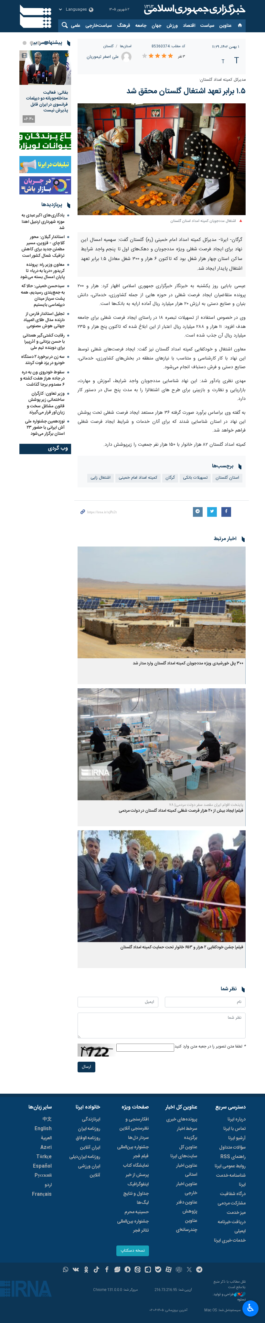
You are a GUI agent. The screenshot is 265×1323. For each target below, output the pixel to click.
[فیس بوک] (106, 1270)
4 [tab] (24, 43)
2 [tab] (39, 43)
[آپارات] (168, 1270)
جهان (156, 26)
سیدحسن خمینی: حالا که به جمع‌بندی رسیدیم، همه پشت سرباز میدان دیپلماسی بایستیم (43, 295)
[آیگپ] (147, 1270)
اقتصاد (189, 26)
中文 (47, 1119)
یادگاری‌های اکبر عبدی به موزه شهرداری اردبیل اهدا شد (43, 221)
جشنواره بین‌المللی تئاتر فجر (133, 1226)
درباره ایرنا (237, 1119)
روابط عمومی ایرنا (230, 1166)
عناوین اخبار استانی (186, 1170)
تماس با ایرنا (234, 1129)
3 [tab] (32, 43)
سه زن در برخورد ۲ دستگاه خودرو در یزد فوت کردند (43, 360)
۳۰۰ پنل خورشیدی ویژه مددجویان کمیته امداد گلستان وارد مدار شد (188, 663)
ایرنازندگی (91, 1119)
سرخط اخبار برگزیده (187, 1133)
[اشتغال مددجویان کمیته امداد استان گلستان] (162, 159)
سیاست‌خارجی (98, 26)
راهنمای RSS (233, 1157)
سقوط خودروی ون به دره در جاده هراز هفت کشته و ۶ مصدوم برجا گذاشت (42, 378)
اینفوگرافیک (138, 1184)
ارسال (86, 1067)
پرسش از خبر (137, 1175)
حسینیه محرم (136, 1212)
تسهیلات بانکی (195, 477)
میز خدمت (236, 1213)
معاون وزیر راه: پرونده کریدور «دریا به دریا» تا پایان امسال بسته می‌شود (42, 271)
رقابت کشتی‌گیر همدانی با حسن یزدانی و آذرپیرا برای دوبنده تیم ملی (44, 341)
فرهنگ (123, 26)
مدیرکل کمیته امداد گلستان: (222, 80)
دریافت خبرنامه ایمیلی (232, 1226)
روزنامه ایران (89, 1129)
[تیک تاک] (96, 1270)
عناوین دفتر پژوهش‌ (186, 1207)
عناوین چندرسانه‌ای (186, 1225)
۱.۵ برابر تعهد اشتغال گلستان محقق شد (186, 91)
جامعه (140, 26)
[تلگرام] (199, 1270)
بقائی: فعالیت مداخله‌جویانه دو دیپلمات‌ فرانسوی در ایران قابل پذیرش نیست (47, 101)
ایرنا (194, 9)
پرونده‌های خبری (181, 1119)
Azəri (46, 1147)
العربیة (46, 1138)
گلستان (108, 46)
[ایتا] (137, 1270)
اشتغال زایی (100, 477)
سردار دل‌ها (138, 1138)
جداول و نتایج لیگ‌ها (136, 1198)
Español (42, 1166)
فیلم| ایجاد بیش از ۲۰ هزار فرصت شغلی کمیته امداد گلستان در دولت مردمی (181, 810)
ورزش (172, 26)
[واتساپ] (65, 1270)
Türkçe (44, 1157)
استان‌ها (126, 46)
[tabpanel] (45, 88)
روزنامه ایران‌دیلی (84, 1157)
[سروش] (127, 1270)
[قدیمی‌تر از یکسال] (162, 603)
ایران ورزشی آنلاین (89, 1170)
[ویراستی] (117, 1270)
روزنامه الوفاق (88, 1138)
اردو (48, 1185)
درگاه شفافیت (233, 1194)
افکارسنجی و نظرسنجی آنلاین (134, 1124)
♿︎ (250, 1308)
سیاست (207, 26)
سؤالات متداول (232, 1147)
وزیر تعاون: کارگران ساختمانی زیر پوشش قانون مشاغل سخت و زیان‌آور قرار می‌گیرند (46, 403)
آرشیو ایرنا (237, 1138)
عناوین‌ (225, 26)
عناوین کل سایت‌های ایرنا (183, 1151)
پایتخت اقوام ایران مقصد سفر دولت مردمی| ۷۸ (206, 805)
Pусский (43, 1176)
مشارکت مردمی (231, 1203)
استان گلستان (227, 477)
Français (42, 1194)
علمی (75, 26)
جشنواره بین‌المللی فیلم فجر (133, 1151)
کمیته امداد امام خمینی (138, 477)
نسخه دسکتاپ (133, 1250)
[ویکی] (75, 1270)
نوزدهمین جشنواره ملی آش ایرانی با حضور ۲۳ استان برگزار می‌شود (45, 427)
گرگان (170, 477)
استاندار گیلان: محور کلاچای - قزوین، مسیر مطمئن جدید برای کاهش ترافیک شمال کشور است (43, 246)
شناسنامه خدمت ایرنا (231, 1180)
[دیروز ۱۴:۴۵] (45, 67)
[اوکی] (86, 1270)
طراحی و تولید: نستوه (229, 1297)
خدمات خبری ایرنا (230, 1241)
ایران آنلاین (90, 1147)
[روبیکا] (179, 1270)
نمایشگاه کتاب (136, 1166)
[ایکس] (189, 1270)
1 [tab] (46, 43)
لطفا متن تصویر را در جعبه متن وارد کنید (210, 1047)
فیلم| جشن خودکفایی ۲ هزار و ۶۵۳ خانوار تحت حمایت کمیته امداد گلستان (181, 947)
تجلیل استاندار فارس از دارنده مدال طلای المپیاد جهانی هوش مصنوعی (44, 320)
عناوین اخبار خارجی (186, 1188)
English (43, 1129)
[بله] (158, 1270)
